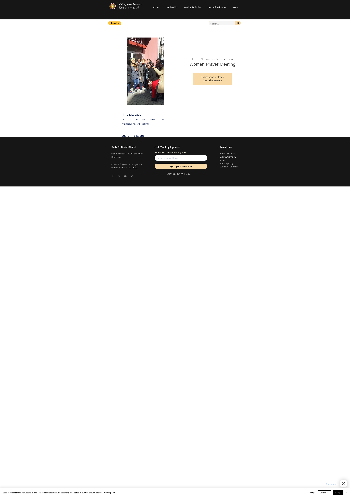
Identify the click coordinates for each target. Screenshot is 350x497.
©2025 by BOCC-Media (179, 174)
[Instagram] (119, 176)
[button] (114, 23)
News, (222, 160)
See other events (212, 80)
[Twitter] (131, 176)
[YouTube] (125, 176)
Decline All (324, 492)
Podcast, (232, 153)
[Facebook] (112, 176)
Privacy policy (226, 163)
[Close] (346, 492)
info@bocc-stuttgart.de (130, 164)
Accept (338, 492)
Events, (223, 157)
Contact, (232, 157)
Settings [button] (311, 492)
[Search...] (238, 23)
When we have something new (170, 152)
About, (223, 153)
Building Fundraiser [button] (229, 166)
